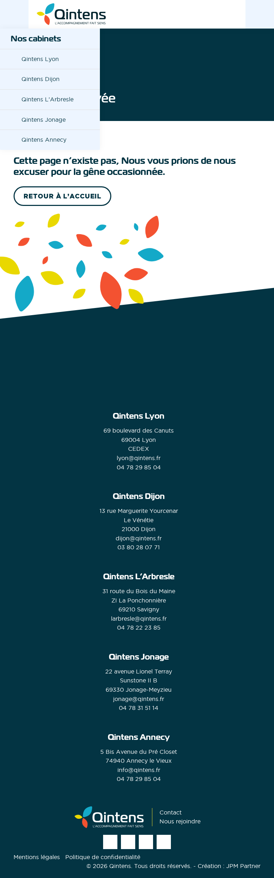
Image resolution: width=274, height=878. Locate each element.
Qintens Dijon (40, 79)
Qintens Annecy (43, 139)
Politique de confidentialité (102, 857)
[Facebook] (128, 842)
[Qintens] (71, 14)
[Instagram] (110, 842)
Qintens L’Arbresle (47, 99)
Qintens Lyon (40, 59)
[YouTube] (164, 842)
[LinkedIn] (146, 842)
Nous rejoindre (180, 821)
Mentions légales (37, 857)
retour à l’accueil (62, 196)
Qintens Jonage (43, 119)
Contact (170, 812)
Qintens (120, 866)
